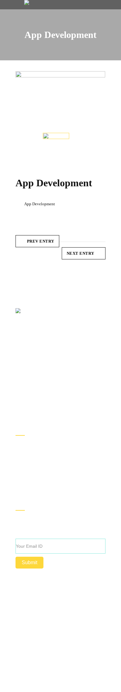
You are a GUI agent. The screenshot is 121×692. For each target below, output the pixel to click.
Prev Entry (40, 241)
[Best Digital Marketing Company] (26, 2)
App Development (39, 204)
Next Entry (80, 253)
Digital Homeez (59, 617)
